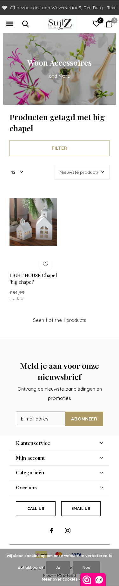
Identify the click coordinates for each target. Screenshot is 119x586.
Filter (59, 148)
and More (59, 76)
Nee (86, 567)
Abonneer (84, 419)
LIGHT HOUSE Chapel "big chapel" (33, 278)
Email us (80, 508)
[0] (109, 23)
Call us (35, 508)
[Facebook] (51, 530)
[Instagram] (67, 530)
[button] (9, 24)
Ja (58, 567)
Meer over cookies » (61, 579)
